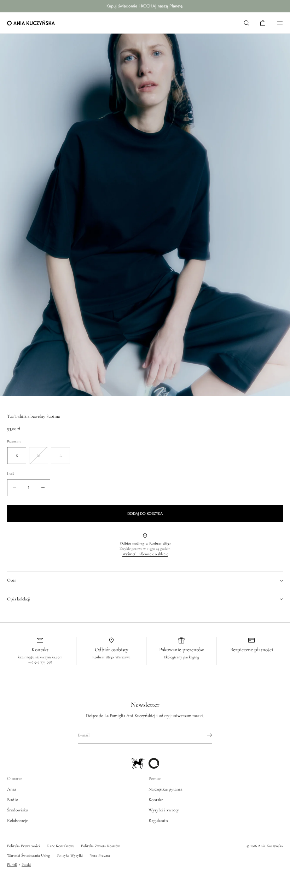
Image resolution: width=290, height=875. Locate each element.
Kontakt (156, 800)
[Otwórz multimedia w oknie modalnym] (145, 215)
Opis (11, 580)
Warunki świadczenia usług (28, 855)
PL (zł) (12, 864)
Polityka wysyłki (70, 855)
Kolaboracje (17, 820)
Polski (26, 864)
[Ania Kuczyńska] (31, 23)
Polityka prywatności (23, 846)
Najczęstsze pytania (165, 789)
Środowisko (17, 810)
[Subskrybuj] (203, 735)
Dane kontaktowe (60, 846)
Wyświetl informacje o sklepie (145, 554)
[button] (246, 22)
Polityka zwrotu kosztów (100, 846)
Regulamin (158, 820)
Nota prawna (99, 855)
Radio (12, 800)
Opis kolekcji (18, 599)
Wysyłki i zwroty (164, 810)
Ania (11, 789)
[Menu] (275, 22)
